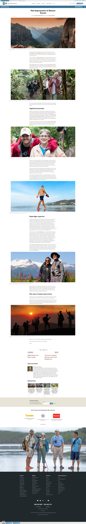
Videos (59, 477)
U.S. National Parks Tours (35, 480)
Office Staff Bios (48, 484)
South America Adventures (35, 491)
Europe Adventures (34, 493)
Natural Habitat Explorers (61, 484)
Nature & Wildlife (52, 15)
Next (51, 403)
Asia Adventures (34, 487)
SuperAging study (41, 231)
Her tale (45, 288)
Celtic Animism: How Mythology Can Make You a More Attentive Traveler (31, 391)
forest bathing (31, 53)
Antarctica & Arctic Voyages (35, 486)
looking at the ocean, (41, 53)
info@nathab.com (43, 510)
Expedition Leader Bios (49, 483)
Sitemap (59, 493)
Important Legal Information (61, 487)
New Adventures (22, 477)
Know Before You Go (60, 490)
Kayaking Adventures (22, 493)
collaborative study (40, 57)
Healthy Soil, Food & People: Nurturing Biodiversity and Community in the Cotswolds (47, 391)
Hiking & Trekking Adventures (23, 491)
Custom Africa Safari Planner (23, 494)
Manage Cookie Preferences (49, 494)
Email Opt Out (47, 490)
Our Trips (47, 477)
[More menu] (53, 3)
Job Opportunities (48, 486)
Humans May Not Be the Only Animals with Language (39, 390)
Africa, (30, 287)
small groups (49, 65)
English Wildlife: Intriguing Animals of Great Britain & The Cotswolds (54, 391)
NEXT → (56, 352)
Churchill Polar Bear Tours (35, 477)
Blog (58, 480)
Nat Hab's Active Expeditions (23, 490)
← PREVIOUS (30, 352)
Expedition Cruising (22, 484)
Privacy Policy (54, 403)
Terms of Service (48, 491)
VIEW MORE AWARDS (43, 424)
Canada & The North (34, 483)
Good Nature (79, 6)
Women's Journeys (22, 480)
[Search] (8, 6)
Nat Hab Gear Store (60, 486)
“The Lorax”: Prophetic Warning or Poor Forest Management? (51, 357)
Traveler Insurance (60, 483)
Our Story (47, 480)
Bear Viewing (21, 486)
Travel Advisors (60, 491)
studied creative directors (51, 121)
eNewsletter (73, 3)
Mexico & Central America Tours (36, 490)
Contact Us (47, 487)
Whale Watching (22, 487)
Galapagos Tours (34, 484)
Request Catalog (79, 3)
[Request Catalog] (8, 523)
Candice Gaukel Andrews (39, 15)
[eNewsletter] (16, 523)
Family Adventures (22, 483)
